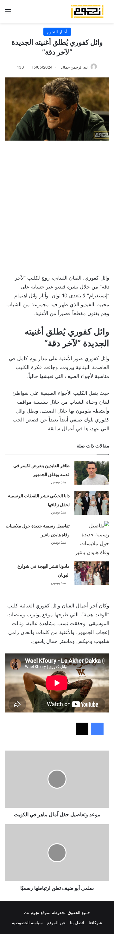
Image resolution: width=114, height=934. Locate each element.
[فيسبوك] (97, 729)
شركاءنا (95, 922)
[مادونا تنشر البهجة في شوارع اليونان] (91, 573)
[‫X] (82, 729)
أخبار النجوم (57, 31)
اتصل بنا (77, 922)
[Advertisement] (57, 204)
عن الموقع (56, 922)
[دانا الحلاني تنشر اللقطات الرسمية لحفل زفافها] (91, 503)
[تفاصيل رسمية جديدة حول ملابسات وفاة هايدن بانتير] (91, 539)
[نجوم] (87, 11)
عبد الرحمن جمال (75, 67)
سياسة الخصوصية (27, 922)
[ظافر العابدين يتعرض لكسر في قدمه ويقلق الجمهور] (91, 473)
